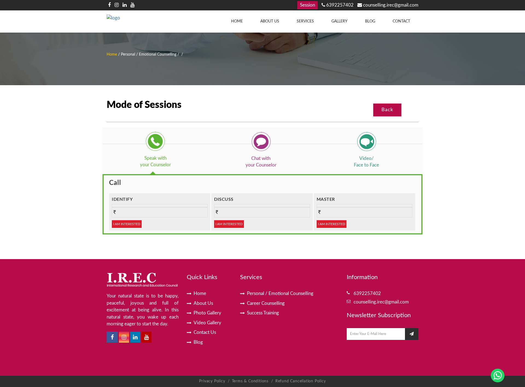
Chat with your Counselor (261, 161)
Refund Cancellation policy (300, 381)
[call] (155, 141)
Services (305, 21)
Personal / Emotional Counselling (280, 293)
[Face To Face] (366, 141)
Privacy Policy (212, 381)
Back (387, 109)
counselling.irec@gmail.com (390, 5)
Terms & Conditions (251, 381)
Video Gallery (207, 322)
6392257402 (339, 5)
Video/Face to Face (366, 161)
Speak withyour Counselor (155, 161)
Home (237, 21)
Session (307, 5)
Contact (401, 21)
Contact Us (205, 332)
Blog (370, 21)
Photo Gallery (207, 313)
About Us (269, 21)
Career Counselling (266, 303)
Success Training (263, 313)
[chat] (260, 141)
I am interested (126, 224)
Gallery (339, 21)
